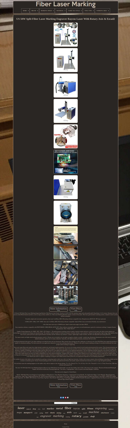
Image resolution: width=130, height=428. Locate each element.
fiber (68, 408)
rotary (76, 416)
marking (58, 416)
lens (37, 417)
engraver (45, 416)
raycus (76, 408)
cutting (41, 413)
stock (64, 413)
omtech (28, 409)
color (35, 413)
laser (21, 408)
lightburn (111, 409)
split (83, 409)
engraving (101, 408)
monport (28, 412)
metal (59, 408)
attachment (105, 413)
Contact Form (65, 427)
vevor (80, 413)
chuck (52, 413)
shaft (92, 416)
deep (34, 409)
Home (65, 424)
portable (85, 417)
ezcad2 (85, 413)
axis (69, 412)
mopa (19, 412)
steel (46, 413)
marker (50, 408)
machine (94, 412)
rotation (112, 413)
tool (43, 409)
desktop (59, 413)
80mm (90, 408)
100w (39, 409)
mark (75, 413)
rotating (68, 417)
